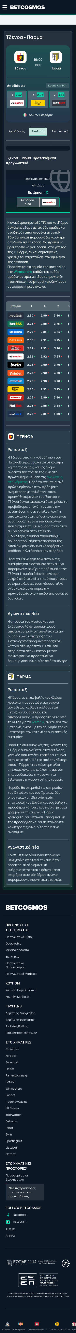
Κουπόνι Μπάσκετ (17, 997)
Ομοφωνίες (13, 943)
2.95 (40, 95)
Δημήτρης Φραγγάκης (20, 1020)
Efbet (9, 1128)
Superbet (12, 1062)
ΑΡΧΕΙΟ (10, 1229)
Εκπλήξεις (12, 956)
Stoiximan (12, 1049)
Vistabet (11, 1147)
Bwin (9, 1134)
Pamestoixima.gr (17, 1075)
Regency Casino (17, 1102)
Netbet (11, 1154)
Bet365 (10, 1082)
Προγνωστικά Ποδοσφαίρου (15, 965)
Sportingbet (14, 1141)
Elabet (10, 1069)
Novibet (11, 1056)
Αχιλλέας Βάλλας (17, 1026)
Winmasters (23, 271)
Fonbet (10, 1095)
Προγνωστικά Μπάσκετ (21, 974)
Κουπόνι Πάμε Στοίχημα (21, 990)
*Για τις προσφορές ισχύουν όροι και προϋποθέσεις (22, 1192)
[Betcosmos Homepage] (27, 7)
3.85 (61, 95)
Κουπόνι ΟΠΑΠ (57, 85)
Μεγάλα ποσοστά (17, 950)
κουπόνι (38, 722)
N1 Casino (12, 1108)
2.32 (19, 95)
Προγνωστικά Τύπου (19, 937)
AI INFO (10, 1236)
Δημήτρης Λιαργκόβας (20, 1013)
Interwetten (13, 1115)
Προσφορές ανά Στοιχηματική (17, 1177)
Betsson (11, 1121)
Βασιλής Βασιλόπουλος (21, 1033)
